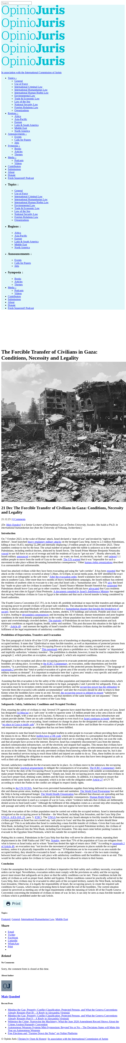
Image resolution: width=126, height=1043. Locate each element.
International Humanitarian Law (37, 919)
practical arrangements (31, 768)
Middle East (61, 919)
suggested (112, 585)
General (16, 919)
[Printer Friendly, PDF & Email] (12, 906)
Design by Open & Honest (32, 1038)
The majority (55, 620)
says (110, 582)
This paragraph (49, 649)
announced (22, 556)
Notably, (55, 840)
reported (111, 570)
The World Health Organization (57, 794)
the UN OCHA (24, 788)
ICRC (38, 817)
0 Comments (18, 519)
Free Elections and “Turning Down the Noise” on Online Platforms (42, 1033)
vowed (4, 553)
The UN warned (71, 559)
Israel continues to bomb (96, 718)
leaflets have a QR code (48, 735)
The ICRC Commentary (102, 768)
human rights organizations (99, 562)
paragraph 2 (7, 669)
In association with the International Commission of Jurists (31, 72)
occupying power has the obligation (98, 686)
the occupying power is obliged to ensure (81, 692)
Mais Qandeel (10, 996)
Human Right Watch (100, 797)
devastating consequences (35, 614)
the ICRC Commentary (55, 663)
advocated (94, 588)
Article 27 (98, 779)
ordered (113, 556)
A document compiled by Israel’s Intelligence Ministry (81, 591)
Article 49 (15, 626)
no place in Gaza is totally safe (18, 724)
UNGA (52, 817)
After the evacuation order (63, 576)
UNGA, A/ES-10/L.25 (13, 817)
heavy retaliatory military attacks (44, 541)
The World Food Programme (95, 791)
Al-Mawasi (23, 712)
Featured (5, 919)
